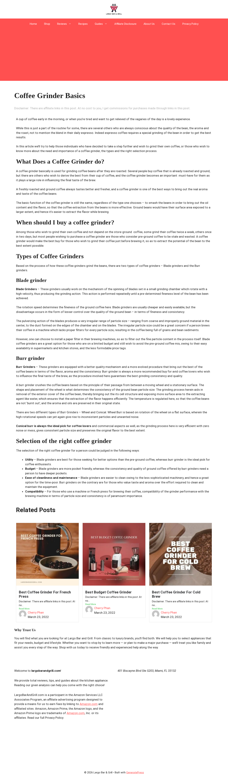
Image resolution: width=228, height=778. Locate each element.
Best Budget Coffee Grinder (108, 592)
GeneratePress (135, 772)
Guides (99, 23)
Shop (47, 23)
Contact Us (168, 23)
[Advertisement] (114, 56)
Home (33, 23)
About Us (149, 23)
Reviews (62, 23)
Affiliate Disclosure (125, 23)
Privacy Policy (190, 23)
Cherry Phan (36, 612)
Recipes (83, 23)
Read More (24, 608)
